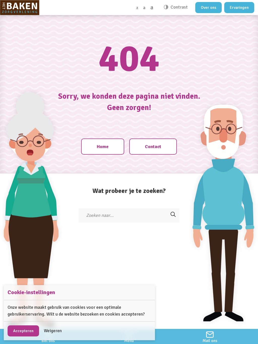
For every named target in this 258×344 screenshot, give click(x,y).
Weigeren (53, 330)
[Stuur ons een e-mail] (210, 336)
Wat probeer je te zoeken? (129, 191)
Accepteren (23, 330)
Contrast (179, 7)
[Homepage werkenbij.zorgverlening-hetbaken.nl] (19, 7)
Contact (153, 146)
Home (103, 146)
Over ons (208, 7)
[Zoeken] (173, 215)
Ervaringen (239, 7)
